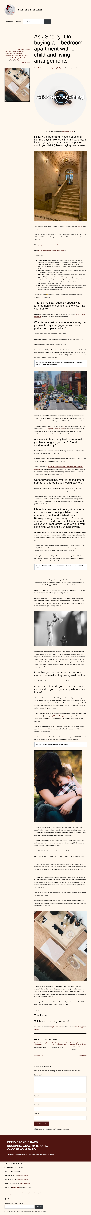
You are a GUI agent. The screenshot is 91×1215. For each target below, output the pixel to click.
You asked (37, 68)
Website (37, 1114)
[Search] (47, 21)
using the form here (68, 131)
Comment (38, 1075)
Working (16, 60)
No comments (25, 62)
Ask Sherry (8, 51)
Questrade (15, 1187)
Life (14, 53)
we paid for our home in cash (56, 428)
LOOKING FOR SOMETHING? (14, 1203)
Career (14, 51)
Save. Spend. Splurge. (30, 10)
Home (6, 58)
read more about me (15, 1193)
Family (26, 56)
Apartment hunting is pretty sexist (40, 1043)
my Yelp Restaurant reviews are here (48, 245)
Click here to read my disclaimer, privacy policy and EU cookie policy (26, 1212)
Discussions (20, 51)
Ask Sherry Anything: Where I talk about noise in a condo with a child (78, 1044)
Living (17, 58)
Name (36, 1096)
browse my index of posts (30, 1193)
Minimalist (23, 58)
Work (11, 60)
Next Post (82, 1056)
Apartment (8, 56)
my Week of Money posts (59, 716)
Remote (7, 60)
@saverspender (23, 1175)
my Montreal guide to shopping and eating (51, 250)
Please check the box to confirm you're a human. (52, 1129)
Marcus (80, 226)
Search (39, 1206)
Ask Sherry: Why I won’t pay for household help (59, 1043)
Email (36, 1105)
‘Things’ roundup (24, 1183)
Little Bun (12, 58)
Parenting (19, 53)
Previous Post (39, 1056)
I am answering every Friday (52, 68)
